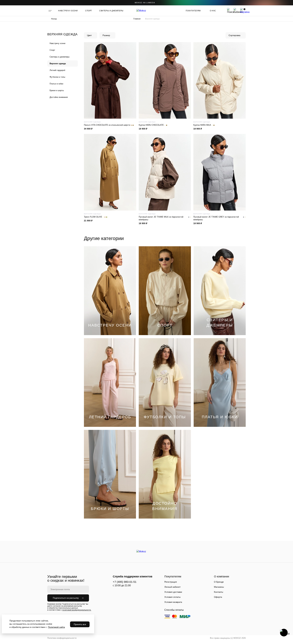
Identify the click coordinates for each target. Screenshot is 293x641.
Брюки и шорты (57, 90)
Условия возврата (173, 602)
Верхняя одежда (58, 63)
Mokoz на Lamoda (145, 3)
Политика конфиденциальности (61, 638)
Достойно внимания (59, 97)
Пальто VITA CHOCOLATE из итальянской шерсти (107, 125)
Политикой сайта (56, 627)
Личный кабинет (172, 587)
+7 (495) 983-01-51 (124, 581)
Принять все (80, 624)
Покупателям (193, 11)
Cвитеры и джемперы (59, 57)
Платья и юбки (56, 84)
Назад (54, 19)
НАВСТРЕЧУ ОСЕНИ (68, 11)
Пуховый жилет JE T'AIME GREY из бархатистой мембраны (216, 218)
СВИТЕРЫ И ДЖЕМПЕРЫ (111, 11)
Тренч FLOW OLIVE (93, 217)
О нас (213, 11)
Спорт (52, 50)
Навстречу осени (57, 43)
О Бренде (219, 582)
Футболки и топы (57, 77)
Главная (137, 19)
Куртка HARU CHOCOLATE (151, 125)
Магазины (219, 587)
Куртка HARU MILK (202, 125)
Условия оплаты (172, 597)
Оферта (218, 597)
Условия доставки (173, 592)
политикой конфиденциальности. (76, 610)
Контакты (218, 592)
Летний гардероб (57, 70)
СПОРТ (88, 11)
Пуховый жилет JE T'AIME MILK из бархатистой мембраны (161, 218)
